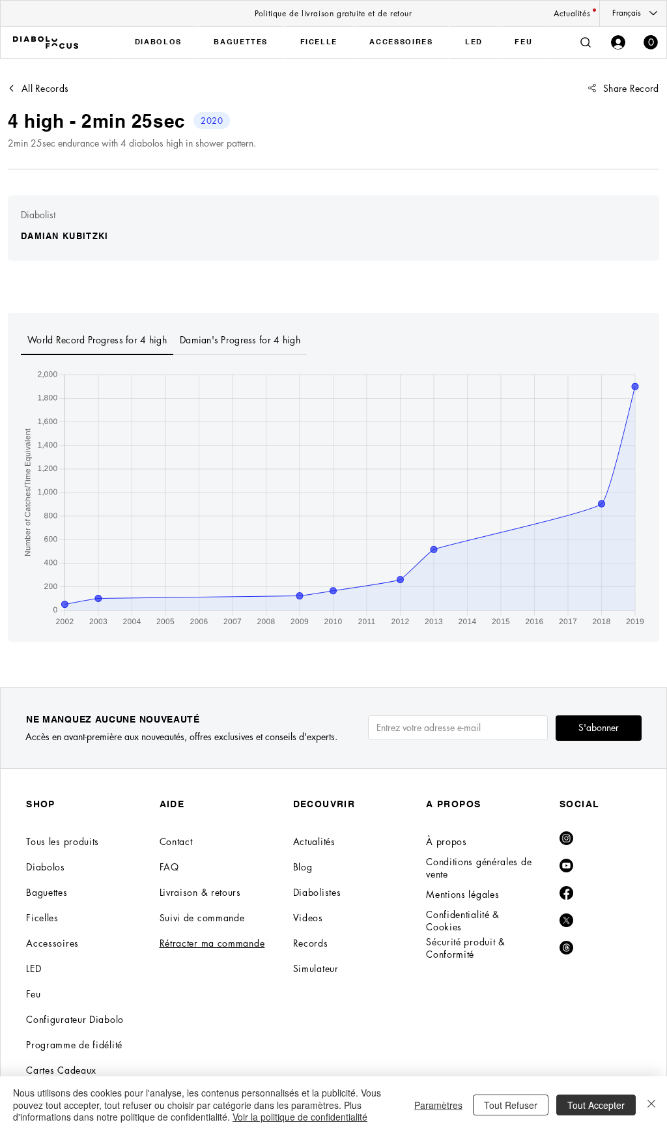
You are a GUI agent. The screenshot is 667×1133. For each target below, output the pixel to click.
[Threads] (566, 947)
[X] (566, 920)
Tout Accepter (596, 1104)
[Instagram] (566, 838)
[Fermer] (651, 1105)
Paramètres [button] (438, 1104)
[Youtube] (566, 865)
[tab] (97, 341)
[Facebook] (566, 893)
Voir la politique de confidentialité (300, 1116)
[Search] (585, 42)
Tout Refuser (510, 1104)
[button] (651, 42)
